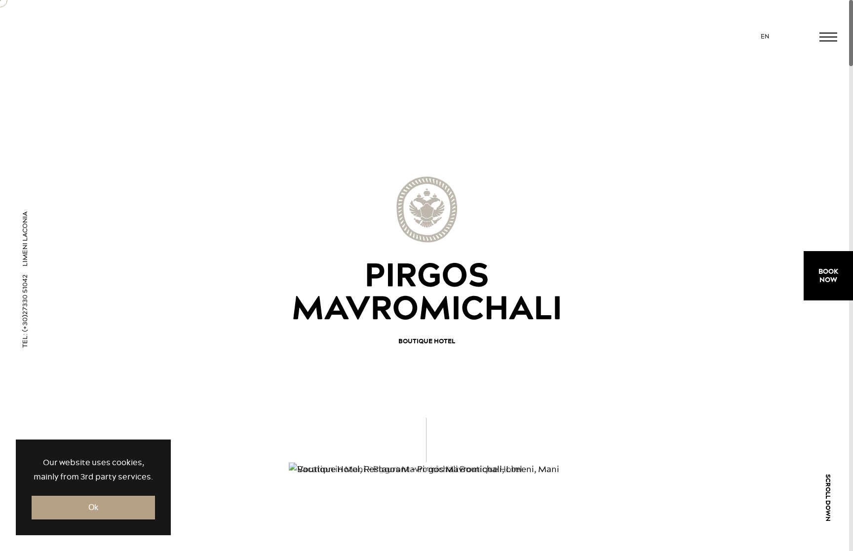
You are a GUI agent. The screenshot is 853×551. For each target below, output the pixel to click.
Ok (93, 507)
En (765, 36)
